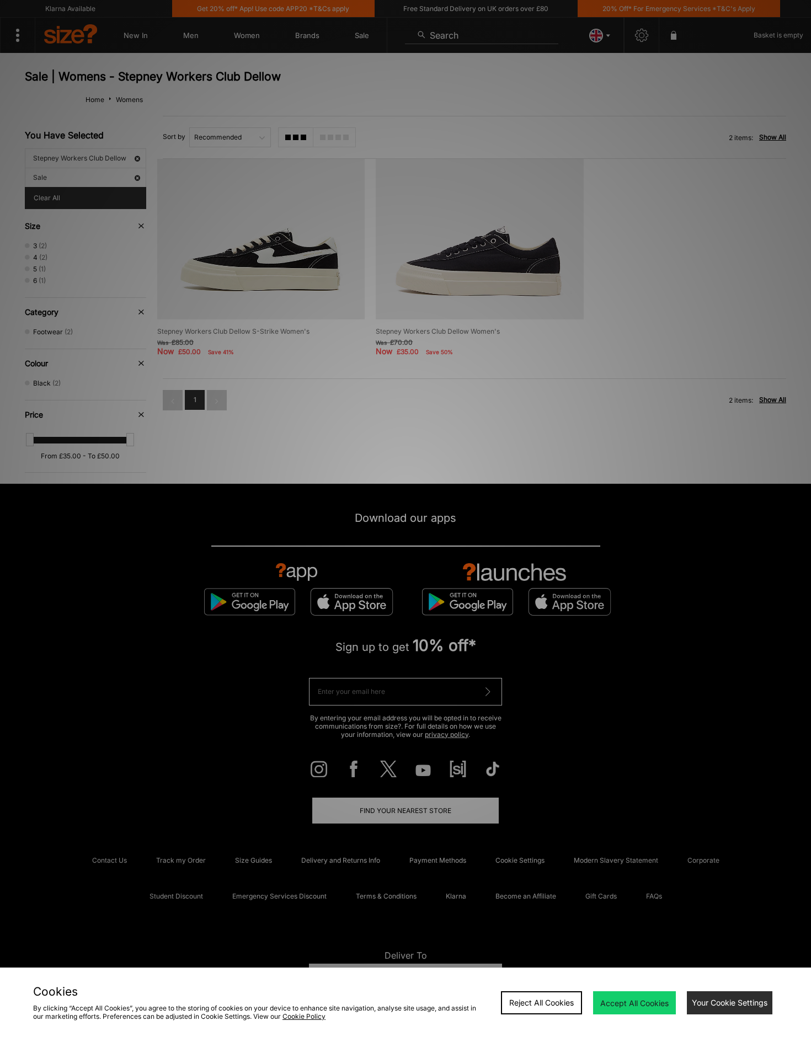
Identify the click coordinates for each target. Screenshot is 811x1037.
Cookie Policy (304, 1016)
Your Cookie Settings (729, 1002)
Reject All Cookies (541, 1002)
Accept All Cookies (634, 1003)
